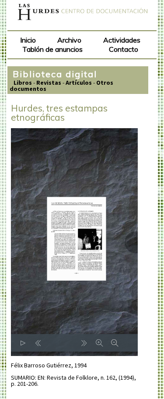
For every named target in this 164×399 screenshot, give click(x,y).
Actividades (121, 40)
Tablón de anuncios (52, 49)
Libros (23, 82)
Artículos (79, 82)
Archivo (69, 40)
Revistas (48, 82)
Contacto (123, 49)
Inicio (28, 40)
